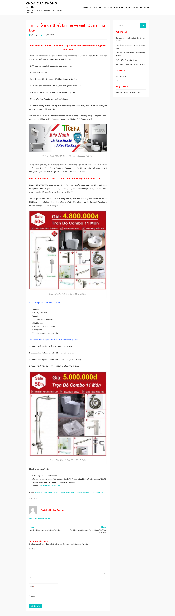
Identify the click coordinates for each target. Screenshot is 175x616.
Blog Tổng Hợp (121, 76)
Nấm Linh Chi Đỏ (122, 92)
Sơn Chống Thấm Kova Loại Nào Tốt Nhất (130, 64)
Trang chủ (86, 7)
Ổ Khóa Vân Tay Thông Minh (137, 7)
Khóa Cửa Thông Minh (41, 5)
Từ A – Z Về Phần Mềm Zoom (126, 60)
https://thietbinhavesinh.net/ (50, 486)
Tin (36, 498)
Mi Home (97, 7)
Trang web (32, 596)
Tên (30, 577)
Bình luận (32, 549)
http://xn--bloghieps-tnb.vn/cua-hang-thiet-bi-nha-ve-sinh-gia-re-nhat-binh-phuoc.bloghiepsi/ (69, 492)
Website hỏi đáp (134, 92)
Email (31, 587)
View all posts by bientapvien (39, 518)
